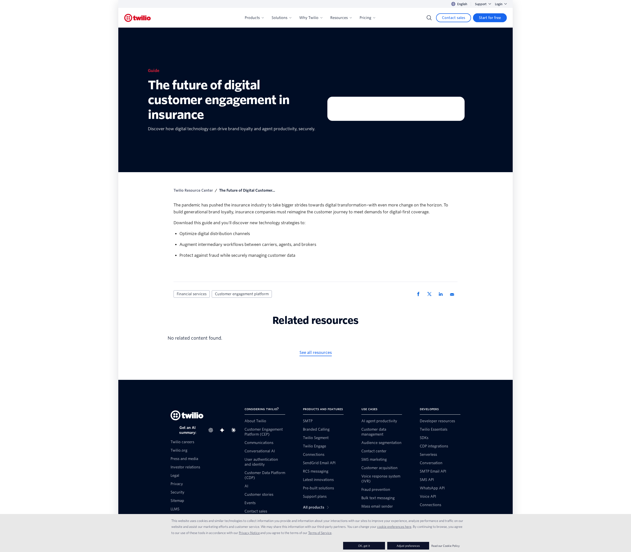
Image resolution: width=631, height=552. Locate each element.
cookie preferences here (394, 527)
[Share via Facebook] (419, 294)
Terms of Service (320, 533)
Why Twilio (308, 18)
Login (498, 4)
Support (481, 4)
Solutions (279, 18)
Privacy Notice (249, 533)
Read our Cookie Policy (445, 545)
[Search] (429, 18)
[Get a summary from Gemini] (223, 430)
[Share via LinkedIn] (442, 294)
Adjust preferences (408, 545)
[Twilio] (137, 18)
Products (252, 18)
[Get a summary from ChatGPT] (212, 430)
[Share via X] (431, 294)
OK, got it (364, 545)
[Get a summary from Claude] (235, 430)
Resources (339, 18)
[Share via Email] (453, 294)
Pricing (365, 18)
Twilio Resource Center (193, 190)
